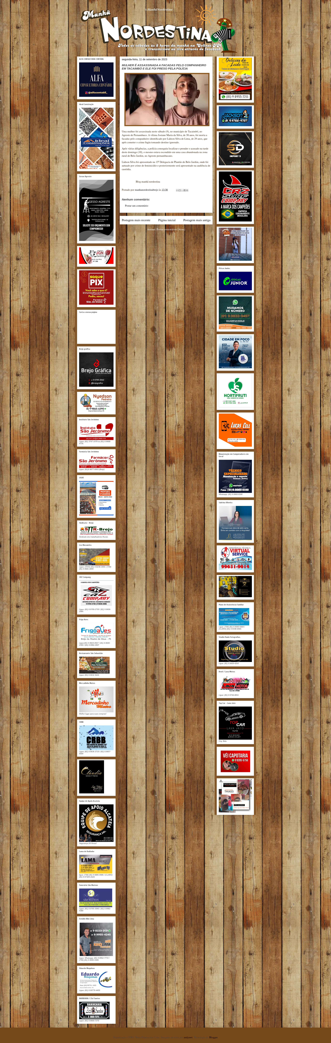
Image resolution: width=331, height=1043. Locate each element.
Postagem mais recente (136, 220)
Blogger (213, 1037)
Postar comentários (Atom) (171, 229)
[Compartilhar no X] (182, 190)
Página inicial (167, 220)
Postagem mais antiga (196, 220)
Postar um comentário (136, 205)
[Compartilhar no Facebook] (184, 190)
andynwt (188, 1037)
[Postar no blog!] (179, 190)
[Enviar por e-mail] (177, 190)
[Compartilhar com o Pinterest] (187, 190)
